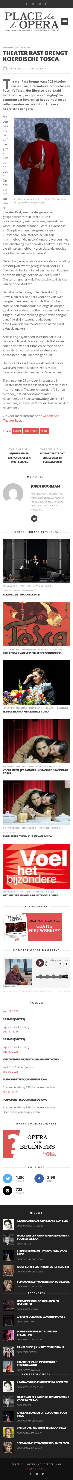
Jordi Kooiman (17, 68)
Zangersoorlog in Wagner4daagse (41, 1316)
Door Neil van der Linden (30, 1259)
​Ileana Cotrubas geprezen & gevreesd (42, 1220)
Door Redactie (24, 1243)
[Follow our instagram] (7, 1190)
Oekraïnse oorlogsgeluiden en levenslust (38, 1302)
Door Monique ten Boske (30, 1225)
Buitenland (29, 649)
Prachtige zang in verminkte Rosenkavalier (37, 1363)
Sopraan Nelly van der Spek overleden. (43, 1281)
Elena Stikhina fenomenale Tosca (26, 711)
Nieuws (25, 47)
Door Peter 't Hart (26, 1321)
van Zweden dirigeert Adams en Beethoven (31, 1059)
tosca (44, 430)
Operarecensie (37, 766)
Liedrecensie (36, 707)
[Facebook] (26, 4)
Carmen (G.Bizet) (14, 1019)
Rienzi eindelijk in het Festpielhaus (40, 1347)
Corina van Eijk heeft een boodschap (41, 1428)
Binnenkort (10, 47)
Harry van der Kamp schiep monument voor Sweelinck (43, 1237)
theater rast (31, 430)
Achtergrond (11, 649)
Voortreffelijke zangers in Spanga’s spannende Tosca (35, 771)
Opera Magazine (10, 991)
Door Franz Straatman (28, 1370)
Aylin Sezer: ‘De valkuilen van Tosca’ (27, 836)
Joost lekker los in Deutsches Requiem (43, 1267)
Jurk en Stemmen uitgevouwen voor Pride (42, 1252)
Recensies (28, 590)
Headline (57, 649)
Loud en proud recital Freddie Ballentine (37, 1333)
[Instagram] (33, 4)
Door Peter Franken (27, 1352)
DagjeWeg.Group (36, 1468)
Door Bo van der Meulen (29, 1286)
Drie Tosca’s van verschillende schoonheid (32, 653)
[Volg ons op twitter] (7, 1178)
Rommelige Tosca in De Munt (22, 594)
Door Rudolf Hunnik (27, 1309)
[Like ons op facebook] (39, 1178)
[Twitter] (39, 4)
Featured (25, 586)
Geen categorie (42, 586)
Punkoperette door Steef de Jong (25, 1079)
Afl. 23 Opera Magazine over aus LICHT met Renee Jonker (44, 991)
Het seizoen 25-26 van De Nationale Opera (30, 895)
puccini (17, 430)
